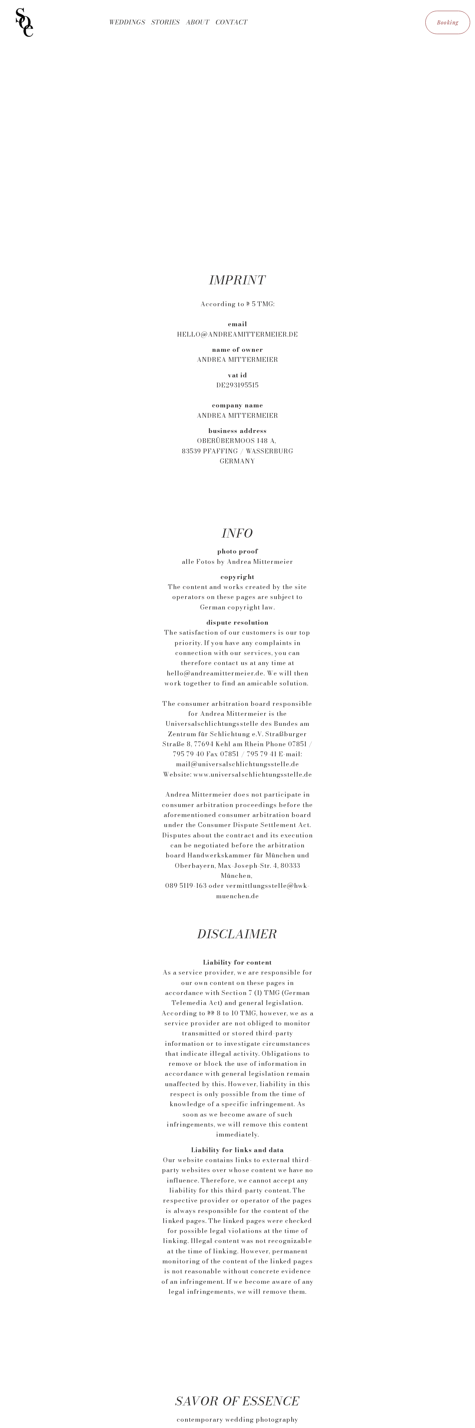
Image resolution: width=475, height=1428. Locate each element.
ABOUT (197, 22)
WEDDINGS (127, 22)
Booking (448, 22)
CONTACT (232, 22)
